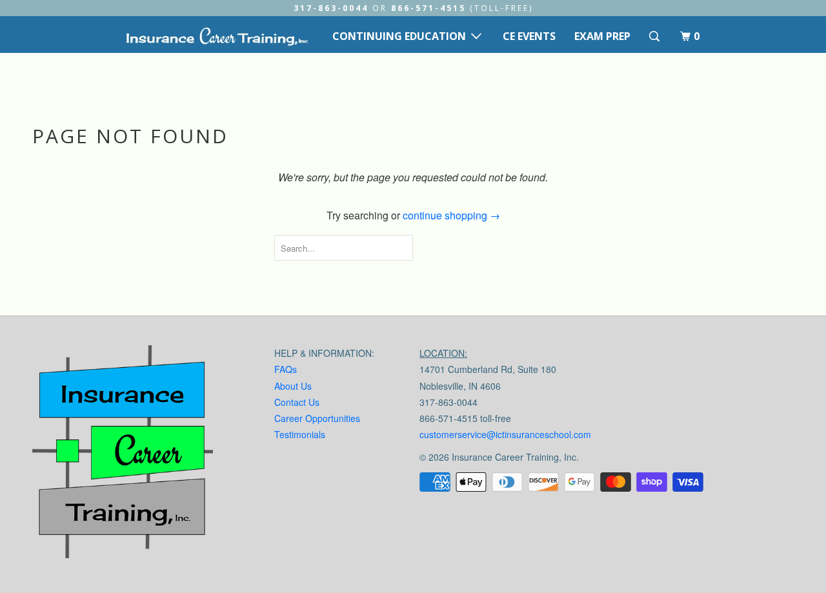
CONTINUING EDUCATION (401, 36)
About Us (293, 385)
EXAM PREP (602, 36)
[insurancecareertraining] (122, 454)
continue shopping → (451, 215)
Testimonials (299, 434)
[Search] (655, 36)
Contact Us (296, 402)
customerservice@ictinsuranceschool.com (505, 434)
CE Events (529, 36)
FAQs (285, 369)
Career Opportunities (317, 418)
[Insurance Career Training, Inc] (216, 36)
